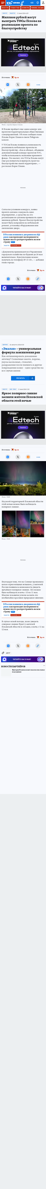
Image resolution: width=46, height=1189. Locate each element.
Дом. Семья (13, 389)
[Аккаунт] (43, 3)
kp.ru (17, 77)
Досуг (8, 653)
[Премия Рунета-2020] (22, 3)
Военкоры (25, 8)
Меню (3, 3)
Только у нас (15, 8)
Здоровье (5, 344)
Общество (12, 13)
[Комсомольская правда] (13, 3)
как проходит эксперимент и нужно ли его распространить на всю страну (22, 238)
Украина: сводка (37, 8)
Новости (5, 8)
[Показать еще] (38, 84)
